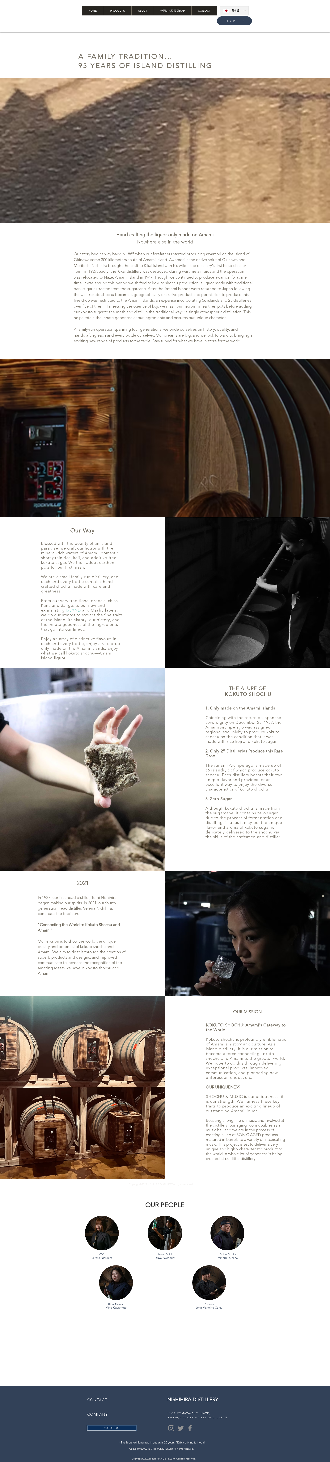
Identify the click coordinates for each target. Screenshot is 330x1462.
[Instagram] (171, 1428)
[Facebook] (190, 1428)
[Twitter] (181, 1428)
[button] (281, 13)
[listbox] (285, 13)
